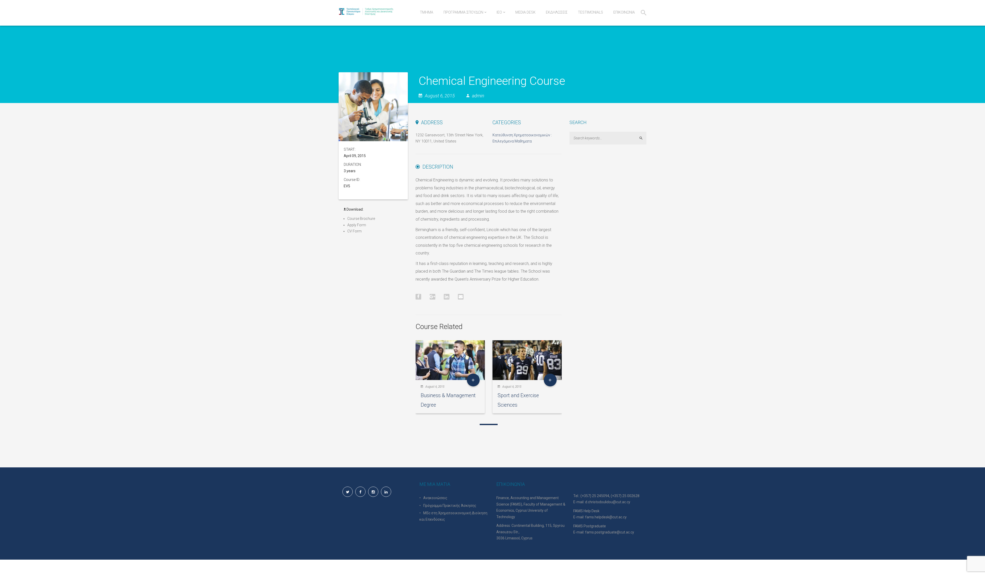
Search (643, 138)
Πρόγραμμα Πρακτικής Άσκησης (449, 506)
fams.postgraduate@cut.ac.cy (609, 532)
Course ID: (352, 180)
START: (350, 149)
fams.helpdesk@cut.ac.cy (606, 517)
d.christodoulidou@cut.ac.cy (607, 502)
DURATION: (353, 164)
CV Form (354, 231)
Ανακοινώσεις (435, 498)
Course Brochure (361, 219)
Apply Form (356, 225)
